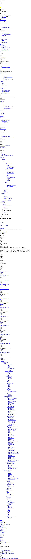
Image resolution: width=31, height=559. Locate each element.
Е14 (7, 499)
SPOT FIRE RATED (11, 444)
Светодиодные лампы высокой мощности (11, 391)
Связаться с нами (3, 30)
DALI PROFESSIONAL (5, 49)
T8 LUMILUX (9, 374)
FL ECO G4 (10, 455)
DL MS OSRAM (10, 475)
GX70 (9, 509)
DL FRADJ (9, 473)
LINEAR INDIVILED (11, 409)
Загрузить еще (2, 359)
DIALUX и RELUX (4, 48)
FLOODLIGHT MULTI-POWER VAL (13, 460)
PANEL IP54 (10, 466)
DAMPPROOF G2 (10, 467)
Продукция (2, 31)
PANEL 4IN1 (10, 434)
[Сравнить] (1, 268)
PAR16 (9, 386)
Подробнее (1, 272)
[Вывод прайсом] (1, 234)
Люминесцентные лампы (9, 371)
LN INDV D (10, 404)
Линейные (1, 526)
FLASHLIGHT (9, 497)
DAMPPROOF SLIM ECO (12, 429)
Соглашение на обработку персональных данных (7, 553)
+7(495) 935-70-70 (4, 17)
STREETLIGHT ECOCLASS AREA (13, 452)
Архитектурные (2, 533)
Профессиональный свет (5, 362)
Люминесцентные (2, 522)
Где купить (2, 43)
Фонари (7, 496)
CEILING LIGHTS (11, 486)
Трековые (7, 491)
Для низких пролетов (3, 527)
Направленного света (10, 383)
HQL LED (9, 394)
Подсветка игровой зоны (10, 484)
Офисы (3, 40)
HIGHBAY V (10, 402)
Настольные (8, 481)
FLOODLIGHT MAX (11, 459)
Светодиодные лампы (9, 376)
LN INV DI (9, 405)
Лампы (4, 36)
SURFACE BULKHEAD (11, 421)
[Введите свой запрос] (1, 98)
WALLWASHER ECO (11, 450)
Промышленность (4, 42)
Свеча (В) (8, 511)
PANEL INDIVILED (11, 438)
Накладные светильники (10, 416)
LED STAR (10, 377)
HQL (8, 393)
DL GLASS (10, 474)
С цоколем (8, 493)
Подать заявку (2, 202)
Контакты (1, 51)
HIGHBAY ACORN (11, 403)
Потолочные (9, 485)
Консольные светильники (10, 451)
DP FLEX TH (10, 432)
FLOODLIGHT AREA (11, 456)
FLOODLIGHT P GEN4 (11, 461)
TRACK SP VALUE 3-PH (11, 424)
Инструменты (2, 45)
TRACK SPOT (10, 425)
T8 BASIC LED (10, 369)
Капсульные (8, 389)
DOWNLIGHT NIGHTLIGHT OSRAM (13, 478)
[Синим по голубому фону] (0, 6)
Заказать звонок (3, 18)
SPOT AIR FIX (10, 443)
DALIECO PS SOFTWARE (5, 50)
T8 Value (9, 370)
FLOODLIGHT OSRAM (10, 490)
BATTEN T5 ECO (10, 417)
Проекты (1, 38)
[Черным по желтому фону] (0, 7)
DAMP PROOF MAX (11, 427)
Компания (1, 537)
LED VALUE (10, 378)
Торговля (3, 84)
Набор (8, 492)
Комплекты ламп (8, 498)
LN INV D (9, 411)
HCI (9, 365)
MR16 (9, 385)
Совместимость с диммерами (6, 47)
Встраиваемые (8, 471)
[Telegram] (2, 53)
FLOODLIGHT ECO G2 (11, 457)
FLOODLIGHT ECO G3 (11, 458)
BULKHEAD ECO (11, 418)
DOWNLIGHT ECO (11, 440)
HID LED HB (10, 392)
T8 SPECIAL (8, 375)
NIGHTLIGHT (10, 483)
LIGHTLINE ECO (10, 408)
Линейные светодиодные (3, 523)
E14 (8, 387)
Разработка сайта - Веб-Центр (4, 554)
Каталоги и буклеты (4, 46)
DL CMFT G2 (10, 439)
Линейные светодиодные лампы (10, 368)
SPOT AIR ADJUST (11, 442)
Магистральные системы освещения (12, 413)
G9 (8, 390)
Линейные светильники (10, 407)
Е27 (8, 380)
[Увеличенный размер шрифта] (1, 3)
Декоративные (8, 480)
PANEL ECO (10, 437)
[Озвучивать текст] (0, 12)
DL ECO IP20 (10, 472)
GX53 (9, 384)
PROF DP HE (10, 433)
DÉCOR (9, 487)
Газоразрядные (2, 521)
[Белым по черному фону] (0, 5)
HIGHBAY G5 (10, 400)
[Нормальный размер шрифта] (0, 2)
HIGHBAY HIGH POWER (12, 401)
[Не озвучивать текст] (0, 13)
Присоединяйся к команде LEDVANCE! (7, 155)
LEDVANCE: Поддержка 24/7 (6, 27)
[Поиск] (1, 55)
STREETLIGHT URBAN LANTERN (13, 453)
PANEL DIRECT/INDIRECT (12, 436)
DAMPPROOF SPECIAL (11, 430)
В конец (2, 361)
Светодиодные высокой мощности (5, 524)
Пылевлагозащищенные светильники (12, 426)
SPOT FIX (9, 445)
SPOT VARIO (10, 448)
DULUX (8, 372)
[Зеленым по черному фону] (0, 8)
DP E (9, 431)
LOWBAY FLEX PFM (11, 406)
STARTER (8, 373)
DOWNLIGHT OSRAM (11, 479)
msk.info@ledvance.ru (3, 20)
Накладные (1, 529)
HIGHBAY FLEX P (11, 399)
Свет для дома (4, 35)
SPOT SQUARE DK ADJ (11, 447)
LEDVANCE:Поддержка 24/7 (6, 91)
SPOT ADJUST (10, 441)
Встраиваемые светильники (11, 463)
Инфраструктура (4, 39)
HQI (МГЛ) (8, 364)
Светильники (2, 525)
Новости (1, 44)
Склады (3, 41)
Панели (1, 531)
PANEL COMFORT (11, 435)
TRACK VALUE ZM (11, 495)
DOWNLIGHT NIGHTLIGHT (12, 477)
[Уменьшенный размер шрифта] (0, 1)
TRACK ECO (10, 423)
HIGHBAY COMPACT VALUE (12, 398)
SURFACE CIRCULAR (11, 422)
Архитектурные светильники (11, 449)
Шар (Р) (8, 381)
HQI (9, 366)
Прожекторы (9, 454)
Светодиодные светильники (7, 34)
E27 (8, 388)
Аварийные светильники (9, 462)
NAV (9, 367)
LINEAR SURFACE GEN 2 (12, 420)
